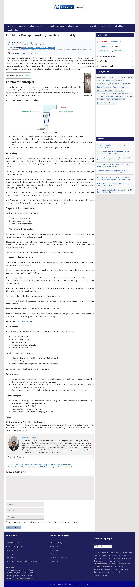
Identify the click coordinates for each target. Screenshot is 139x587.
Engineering (13, 30)
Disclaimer (54, 550)
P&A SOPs (109, 96)
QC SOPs (100, 96)
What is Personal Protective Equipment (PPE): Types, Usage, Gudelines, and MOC (40, 467)
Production (21, 26)
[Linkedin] (11, 457)
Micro (111, 77)
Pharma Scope (12, 542)
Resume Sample (13, 550)
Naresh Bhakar (26, 42)
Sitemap (9, 554)
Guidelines (119, 90)
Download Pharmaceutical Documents (23, 561)
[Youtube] (20, 457)
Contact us (11, 557)
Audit (99, 77)
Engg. (118, 77)
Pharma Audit (73, 26)
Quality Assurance (57, 26)
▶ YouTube (102, 42)
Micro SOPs (101, 93)
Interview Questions (105, 90)
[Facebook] (8, 457)
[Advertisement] (68, 16)
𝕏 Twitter (116, 46)
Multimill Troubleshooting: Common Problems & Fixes (111, 146)
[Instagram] (17, 457)
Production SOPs (125, 93)
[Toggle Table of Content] (26, 75)
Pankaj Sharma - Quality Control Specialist (38, 48)
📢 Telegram (102, 51)
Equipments (127, 77)
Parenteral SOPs (103, 100)
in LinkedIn (102, 46)
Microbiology (120, 26)
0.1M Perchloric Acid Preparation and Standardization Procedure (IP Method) (112, 172)
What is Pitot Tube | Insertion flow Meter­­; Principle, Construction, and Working (39, 465)
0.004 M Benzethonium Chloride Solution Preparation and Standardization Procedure (114, 178)
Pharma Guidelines (37, 26)
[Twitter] (23, 457)
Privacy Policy (56, 542)
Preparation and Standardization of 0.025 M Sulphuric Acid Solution (114, 191)
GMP (98, 81)
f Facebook (116, 42)
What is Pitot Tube (25, 321)
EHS (104, 77)
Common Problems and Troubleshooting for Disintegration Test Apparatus (114, 159)
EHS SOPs (119, 96)
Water (115, 87)
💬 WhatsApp (118, 51)
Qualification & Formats (106, 103)
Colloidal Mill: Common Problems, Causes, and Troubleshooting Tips (113, 152)
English (100, 546)
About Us (54, 546)
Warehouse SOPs (118, 100)
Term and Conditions (59, 557)
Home (10, 26)
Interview (119, 81)
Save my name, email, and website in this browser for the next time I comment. (44, 522)
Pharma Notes (108, 81)
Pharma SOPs (105, 26)
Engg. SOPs (112, 93)
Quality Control (89, 26)
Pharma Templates (14, 546)
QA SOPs (129, 96)
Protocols (124, 87)
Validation (126, 84)
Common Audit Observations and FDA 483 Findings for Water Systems (113, 165)
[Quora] (14, 457)
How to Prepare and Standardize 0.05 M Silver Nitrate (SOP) (112, 184)
